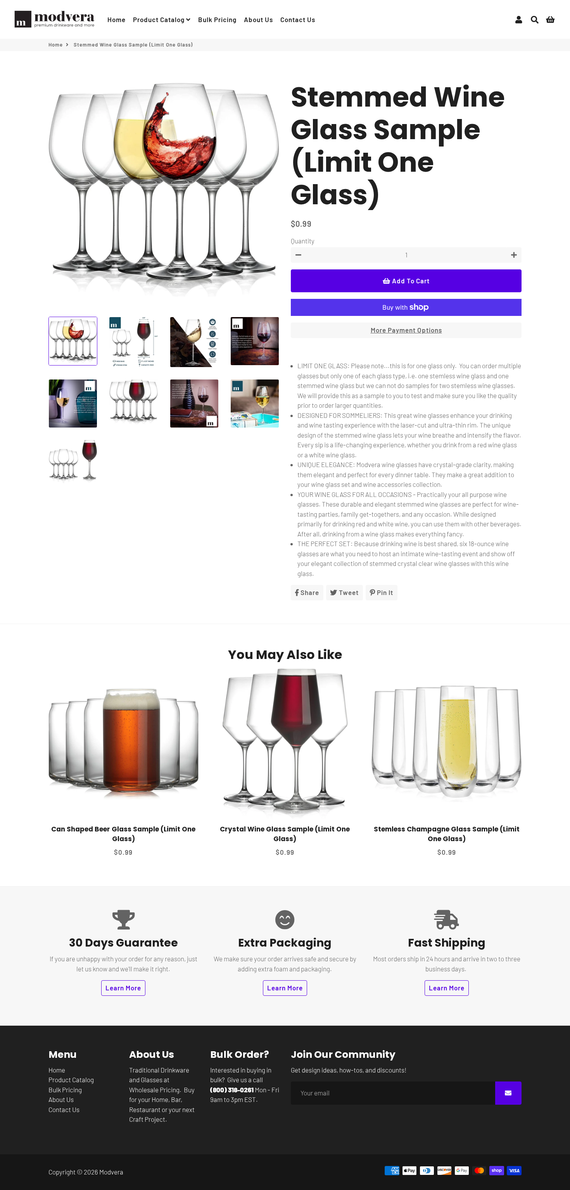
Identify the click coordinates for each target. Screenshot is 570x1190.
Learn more (123, 988)
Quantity (302, 241)
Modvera (111, 1172)
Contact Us (297, 19)
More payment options (406, 330)
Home (116, 19)
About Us (258, 19)
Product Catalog (159, 19)
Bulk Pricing (217, 19)
